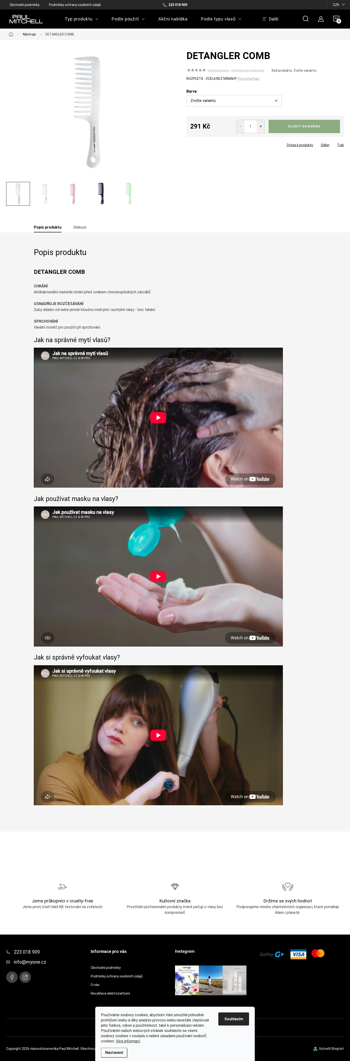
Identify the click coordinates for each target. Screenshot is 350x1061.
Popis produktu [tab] (47, 227)
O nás (95, 985)
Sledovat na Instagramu (214, 1002)
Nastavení (114, 1052)
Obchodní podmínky (25, 5)
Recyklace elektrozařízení (110, 993)
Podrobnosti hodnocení (247, 70)
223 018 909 (27, 952)
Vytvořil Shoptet (331, 1049)
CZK (336, 5)
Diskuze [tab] (79, 227)
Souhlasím (233, 1019)
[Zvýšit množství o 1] (261, 126)
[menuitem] (81, 19)
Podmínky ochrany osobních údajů (75, 5)
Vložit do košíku (304, 126)
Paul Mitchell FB (12, 977)
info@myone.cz (30, 962)
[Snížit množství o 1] (241, 126)
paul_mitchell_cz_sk (25, 977)
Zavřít (213, 143)
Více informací (128, 1041)
